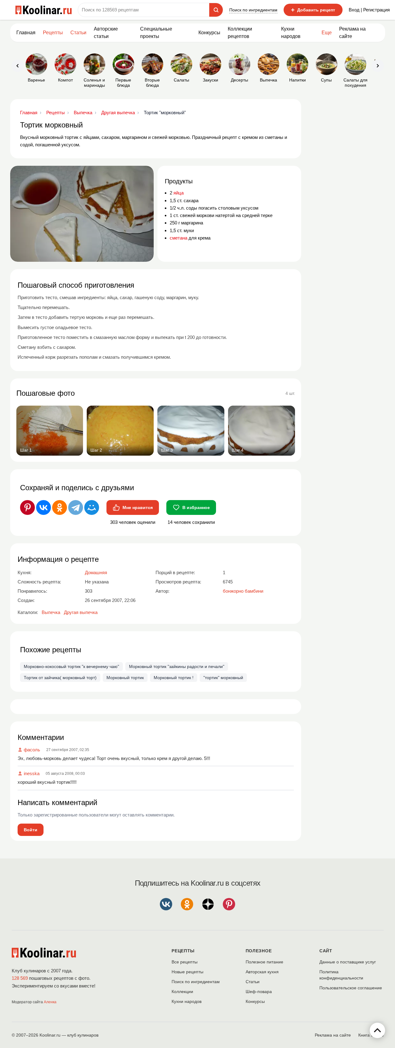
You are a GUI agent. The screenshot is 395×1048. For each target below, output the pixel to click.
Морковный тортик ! (173, 677)
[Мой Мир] (91, 507)
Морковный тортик (125, 677)
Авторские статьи (106, 32)
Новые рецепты (187, 971)
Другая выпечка (81, 612)
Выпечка (51, 612)
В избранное (196, 507)
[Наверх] (377, 1030)
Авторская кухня (262, 971)
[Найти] (216, 10)
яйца (178, 192)
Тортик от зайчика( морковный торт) (60, 677)
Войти (30, 829)
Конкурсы (209, 32)
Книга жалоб (371, 1035)
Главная (25, 32)
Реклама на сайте (352, 32)
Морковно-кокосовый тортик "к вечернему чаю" (71, 666)
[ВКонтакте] (43, 507)
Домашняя (96, 572)
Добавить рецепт (313, 9)
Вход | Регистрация (369, 9)
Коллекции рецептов (240, 32)
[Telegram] (75, 507)
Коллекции (182, 991)
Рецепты (53, 32)
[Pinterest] (27, 507)
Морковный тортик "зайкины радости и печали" (176, 666)
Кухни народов (291, 32)
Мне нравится (138, 507)
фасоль (32, 749)
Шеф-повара (259, 991)
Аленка (50, 1002)
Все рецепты (185, 961)
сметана (178, 237)
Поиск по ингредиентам (253, 9)
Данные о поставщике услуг (347, 961)
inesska (32, 773)
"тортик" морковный (223, 677)
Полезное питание (264, 961)
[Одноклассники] (59, 507)
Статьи (253, 981)
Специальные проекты (156, 32)
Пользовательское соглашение (350, 987)
